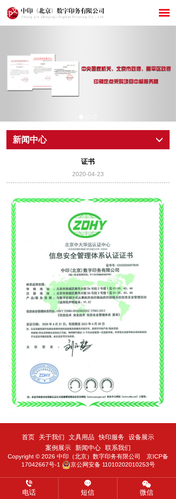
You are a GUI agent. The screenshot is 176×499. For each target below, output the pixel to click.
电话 (29, 492)
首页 (28, 437)
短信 (87, 492)
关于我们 (52, 437)
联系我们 (118, 447)
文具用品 (81, 437)
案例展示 (58, 447)
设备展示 (141, 437)
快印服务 (111, 437)
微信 (146, 492)
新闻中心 (88, 447)
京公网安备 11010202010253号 (112, 464)
